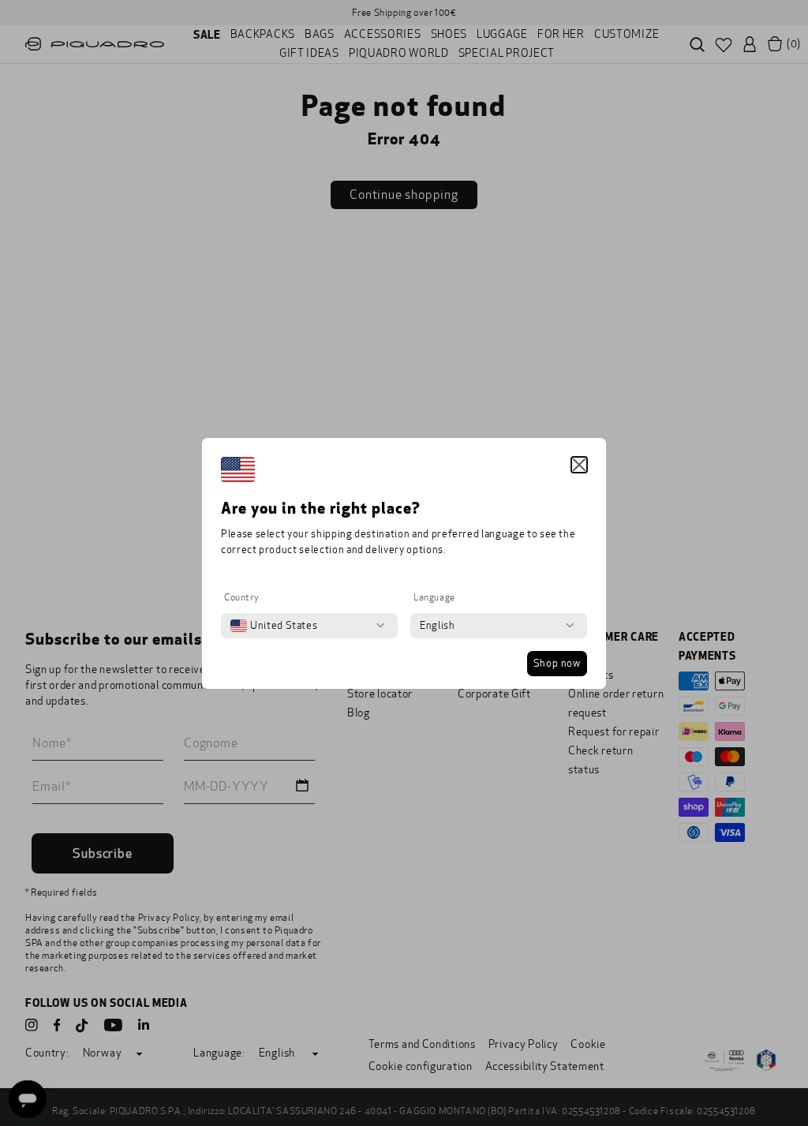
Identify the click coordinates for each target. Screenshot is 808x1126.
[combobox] (273, 626)
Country (241, 597)
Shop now (557, 663)
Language (434, 597)
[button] (579, 465)
